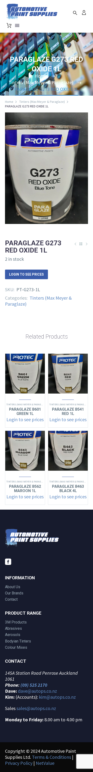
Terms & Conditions (51, 757)
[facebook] (8, 562)
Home (9, 101)
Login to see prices (26, 274)
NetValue (45, 763)
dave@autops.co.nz (37, 691)
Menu (17, 25)
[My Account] (84, 13)
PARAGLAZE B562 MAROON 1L (25, 488)
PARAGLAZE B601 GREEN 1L (25, 411)
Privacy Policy (18, 763)
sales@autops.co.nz (36, 708)
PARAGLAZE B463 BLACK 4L (68, 488)
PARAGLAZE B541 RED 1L (68, 411)
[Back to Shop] (80, 244)
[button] (75, 13)
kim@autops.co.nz (57, 697)
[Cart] (9, 25)
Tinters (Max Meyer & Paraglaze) (42, 101)
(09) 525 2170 (34, 685)
